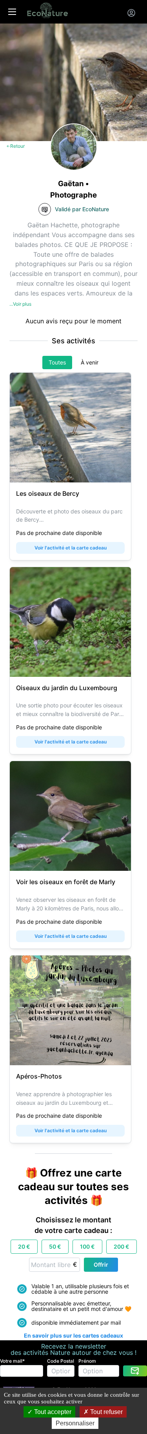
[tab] (57, 362)
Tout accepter (52, 1412)
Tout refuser (106, 1412)
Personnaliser (75, 1423)
